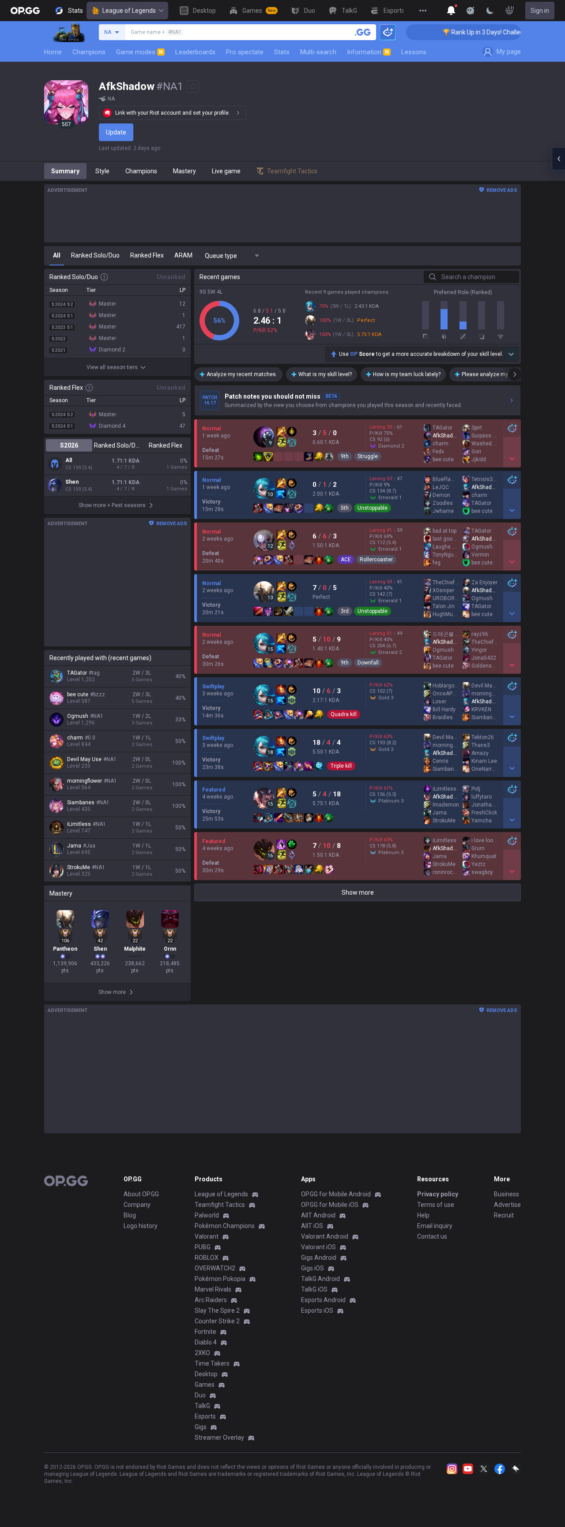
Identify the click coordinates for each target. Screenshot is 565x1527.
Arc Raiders (211, 1299)
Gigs (201, 1426)
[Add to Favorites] (193, 86)
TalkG (202, 1405)
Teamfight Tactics (220, 1204)
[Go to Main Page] (25, 10)
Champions (88, 52)
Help (423, 1215)
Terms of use (435, 1204)
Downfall (368, 663)
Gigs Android (318, 1257)
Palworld (207, 1215)
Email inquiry (434, 1225)
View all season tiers (112, 367)
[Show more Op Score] (511, 354)
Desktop (206, 1374)
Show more (358, 892)
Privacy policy (437, 1194)
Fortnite (205, 1331)
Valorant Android (324, 1236)
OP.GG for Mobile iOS (329, 1204)
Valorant (206, 1236)
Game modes (139, 52)
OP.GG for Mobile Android (336, 1194)
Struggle (368, 456)
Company (137, 1204)
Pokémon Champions (225, 1225)
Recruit (504, 1215)
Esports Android (323, 1299)
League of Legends (129, 10)
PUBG (203, 1247)
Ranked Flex (165, 445)
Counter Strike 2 (217, 1321)
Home (53, 52)
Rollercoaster (376, 559)
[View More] (423, 10)
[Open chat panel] (558, 158)
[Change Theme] (490, 10)
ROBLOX (206, 1257)
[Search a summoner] (363, 32)
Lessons (413, 52)
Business (506, 1194)
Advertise (507, 1204)
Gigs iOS (312, 1268)
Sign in (540, 10)
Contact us (432, 1236)
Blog (130, 1215)
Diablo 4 (206, 1342)
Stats (282, 52)
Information (368, 52)
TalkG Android (320, 1278)
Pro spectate (245, 52)
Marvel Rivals (213, 1289)
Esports (205, 1416)
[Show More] (451, 10)
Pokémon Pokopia (220, 1278)
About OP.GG (141, 1194)
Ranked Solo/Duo (117, 445)
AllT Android (318, 1215)
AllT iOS (312, 1225)
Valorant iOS (318, 1247)
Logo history (141, 1225)
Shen (72, 482)
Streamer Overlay (219, 1437)
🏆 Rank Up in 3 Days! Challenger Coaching (479, 32)
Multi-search (318, 52)
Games (205, 1384)
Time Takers (212, 1363)
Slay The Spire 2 (217, 1310)
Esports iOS (317, 1310)
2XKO (202, 1352)
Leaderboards (195, 52)
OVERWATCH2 (215, 1268)
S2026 (69, 445)
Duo (200, 1395)
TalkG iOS (314, 1289)
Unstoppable (373, 508)
